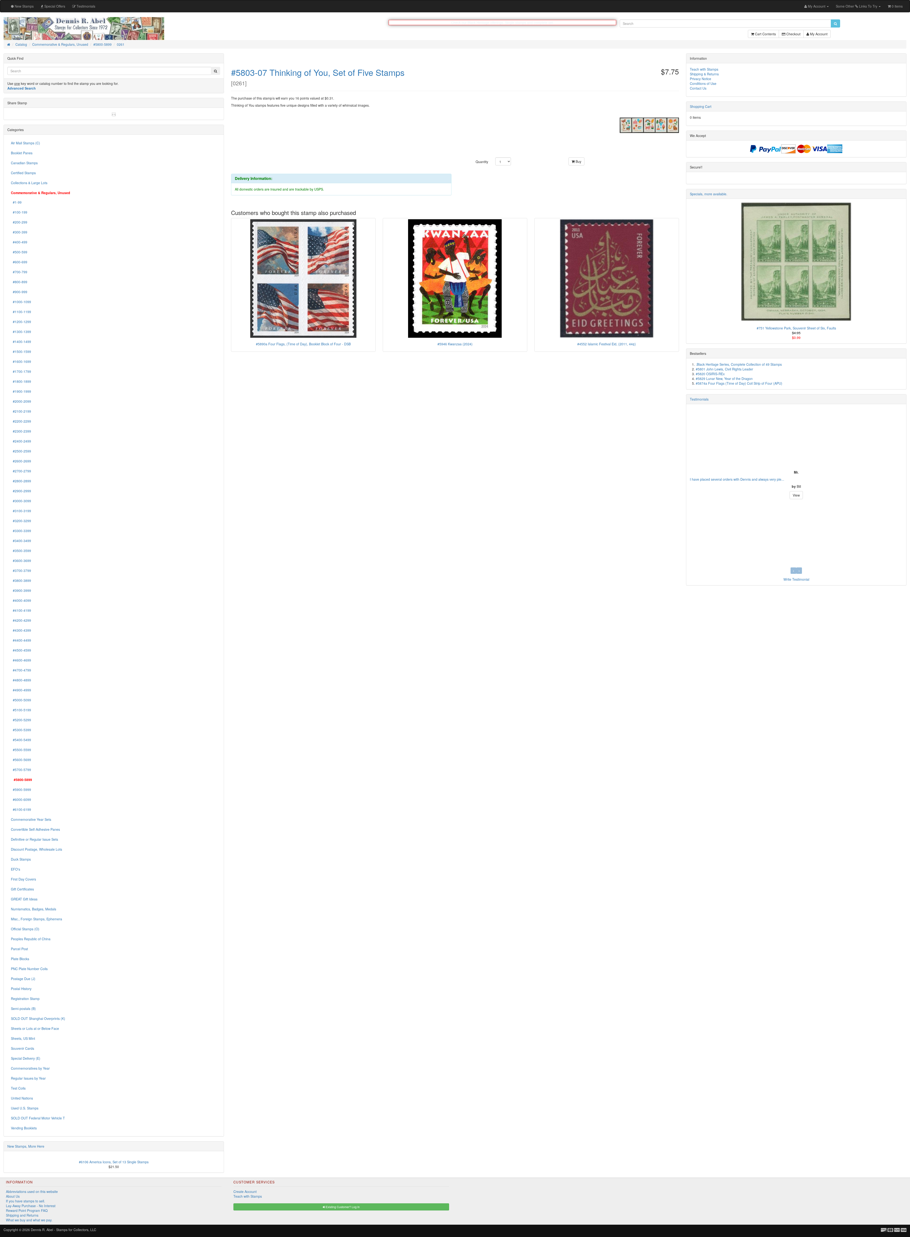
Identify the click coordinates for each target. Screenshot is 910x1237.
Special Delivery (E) (25, 1058)
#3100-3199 (21, 511)
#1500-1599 (21, 351)
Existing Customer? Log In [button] (342, 1207)
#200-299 (19, 222)
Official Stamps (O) (25, 929)
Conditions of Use (703, 83)
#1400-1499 (21, 341)
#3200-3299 (21, 521)
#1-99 (16, 202)
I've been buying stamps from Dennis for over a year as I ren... (737, 479)
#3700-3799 (21, 570)
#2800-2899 (21, 481)
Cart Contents (765, 36)
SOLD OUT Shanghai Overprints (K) (38, 1018)
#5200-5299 (21, 720)
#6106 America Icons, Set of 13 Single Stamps (114, 1162)
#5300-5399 (21, 730)
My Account (818, 36)
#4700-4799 (21, 670)
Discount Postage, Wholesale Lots (36, 849)
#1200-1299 (21, 322)
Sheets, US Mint (23, 1038)
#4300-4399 (21, 630)
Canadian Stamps (24, 163)
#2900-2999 (21, 491)
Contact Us (698, 88)
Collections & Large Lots (29, 183)
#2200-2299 (21, 421)
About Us (13, 1196)
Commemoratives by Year (30, 1068)
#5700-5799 (21, 769)
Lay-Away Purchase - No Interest (30, 1206)
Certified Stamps (23, 173)
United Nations (22, 1098)
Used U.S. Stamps (24, 1108)
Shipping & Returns (704, 74)
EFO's (15, 869)
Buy (578, 161)
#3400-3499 (21, 541)
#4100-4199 (21, 610)
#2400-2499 (21, 441)
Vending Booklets (24, 1128)
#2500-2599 (21, 451)
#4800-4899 (21, 680)
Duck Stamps (21, 859)
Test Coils (18, 1088)
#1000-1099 (21, 302)
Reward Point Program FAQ (27, 1210)
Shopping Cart (700, 106)
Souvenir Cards (22, 1048)
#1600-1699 (21, 361)
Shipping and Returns (22, 1215)
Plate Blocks (20, 959)
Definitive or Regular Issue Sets (34, 839)
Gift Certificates (22, 889)
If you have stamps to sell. (25, 1201)
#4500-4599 (21, 650)
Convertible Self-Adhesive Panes (35, 829)
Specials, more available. (708, 194)
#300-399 (19, 232)
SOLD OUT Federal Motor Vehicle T (38, 1118)
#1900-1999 (21, 391)
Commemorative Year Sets (31, 819)
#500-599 (19, 252)
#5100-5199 (21, 710)
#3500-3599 (21, 550)
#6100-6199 (21, 809)
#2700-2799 (21, 471)
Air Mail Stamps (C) (25, 143)
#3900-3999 (21, 590)
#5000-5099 (21, 700)
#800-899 (19, 282)
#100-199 (19, 212)
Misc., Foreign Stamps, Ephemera (36, 919)
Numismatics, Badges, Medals (33, 909)
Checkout (793, 36)
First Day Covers (23, 879)
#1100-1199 (21, 312)
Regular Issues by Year (28, 1078)
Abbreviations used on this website (32, 1191)
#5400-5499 (21, 740)
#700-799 (19, 272)
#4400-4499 (21, 640)
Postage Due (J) (23, 979)
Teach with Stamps (704, 69)
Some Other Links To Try (857, 6)
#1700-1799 (21, 371)
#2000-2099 (21, 401)
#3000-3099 (21, 501)
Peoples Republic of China (30, 939)
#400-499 (19, 242)
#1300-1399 (21, 331)
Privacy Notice (700, 79)
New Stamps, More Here (25, 1146)
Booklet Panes (21, 153)
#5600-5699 (21, 760)
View (796, 495)
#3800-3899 (21, 580)
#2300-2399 (21, 431)
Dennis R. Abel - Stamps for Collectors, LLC (63, 1230)
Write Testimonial (796, 579)
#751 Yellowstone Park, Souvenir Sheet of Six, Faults (796, 328)
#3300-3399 (21, 531)
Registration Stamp (25, 998)
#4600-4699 (21, 660)
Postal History (21, 988)
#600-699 (19, 262)
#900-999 (19, 292)
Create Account (245, 1191)
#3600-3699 (21, 560)
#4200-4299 (21, 620)
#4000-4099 (21, 600)
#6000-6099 (21, 799)
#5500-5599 (21, 750)
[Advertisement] (705, 661)
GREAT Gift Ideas (24, 899)
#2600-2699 (21, 461)
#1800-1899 (21, 381)
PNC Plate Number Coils (29, 969)
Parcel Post (19, 949)
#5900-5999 (21, 789)
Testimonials (699, 399)
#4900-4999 (21, 690)
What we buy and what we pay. (29, 1220)
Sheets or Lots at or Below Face (35, 1028)
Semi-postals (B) (23, 1008)
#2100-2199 (21, 411)
